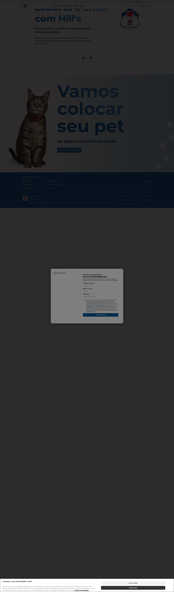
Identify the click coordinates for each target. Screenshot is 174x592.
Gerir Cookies (133, 583)
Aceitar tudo (133, 588)
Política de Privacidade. (81, 590)
